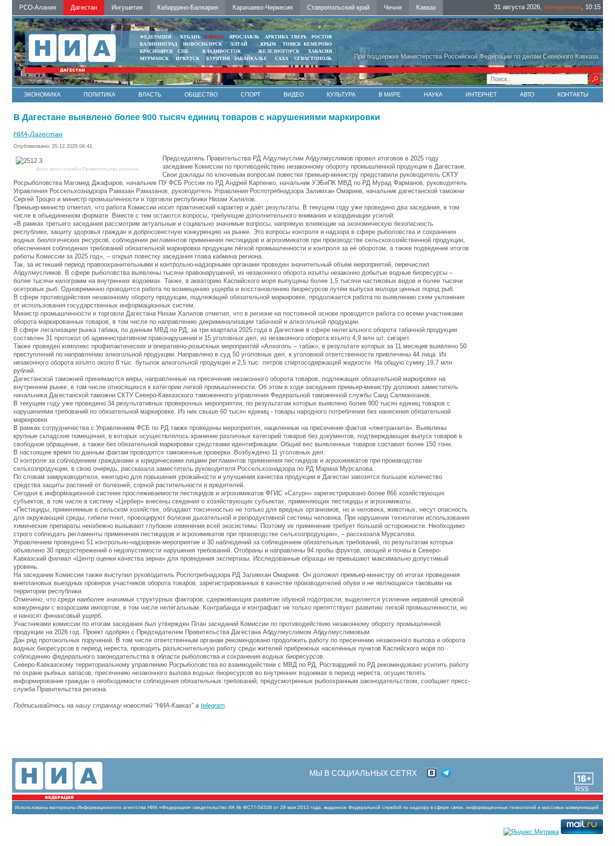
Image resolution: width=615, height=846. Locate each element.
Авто (527, 94)
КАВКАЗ (213, 36)
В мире (390, 94)
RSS (582, 789)
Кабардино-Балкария (187, 7)
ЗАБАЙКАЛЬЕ (251, 58)
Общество (201, 94)
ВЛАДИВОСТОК (221, 51)
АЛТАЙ (238, 44)
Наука (433, 94)
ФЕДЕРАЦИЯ (155, 36)
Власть (149, 94)
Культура (341, 94)
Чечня (393, 7)
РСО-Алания (37, 7)
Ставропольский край (338, 7)
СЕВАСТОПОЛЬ (313, 58)
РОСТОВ (321, 36)
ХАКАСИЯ (320, 51)
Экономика (42, 94)
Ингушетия (127, 7)
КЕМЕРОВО (318, 44)
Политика (99, 94)
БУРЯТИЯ (218, 58)
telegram (213, 705)
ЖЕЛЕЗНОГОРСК (278, 51)
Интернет (481, 94)
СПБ (183, 51)
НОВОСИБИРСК (202, 44)
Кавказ (426, 7)
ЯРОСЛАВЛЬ (244, 36)
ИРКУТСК (187, 58)
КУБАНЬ (190, 36)
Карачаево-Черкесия (263, 7)
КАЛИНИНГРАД (158, 44)
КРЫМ (268, 44)
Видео (293, 94)
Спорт (250, 94)
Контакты (573, 94)
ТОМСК (293, 44)
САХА (281, 58)
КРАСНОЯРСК (156, 51)
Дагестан (84, 7)
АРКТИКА (276, 36)
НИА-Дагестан (37, 134)
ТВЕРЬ (299, 36)
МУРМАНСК (154, 58)
